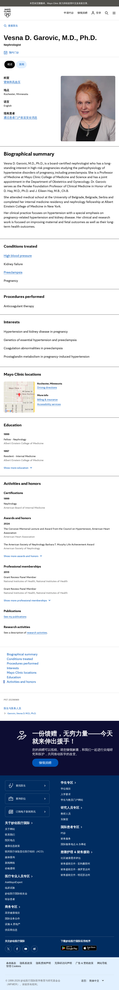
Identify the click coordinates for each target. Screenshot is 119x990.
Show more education (16, 467)
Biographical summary (29, 153)
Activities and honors (22, 483)
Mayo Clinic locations (22, 374)
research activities (37, 632)
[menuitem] (9, 65)
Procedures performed (24, 296)
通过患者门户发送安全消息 (20, 117)
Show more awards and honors (21, 556)
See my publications (15, 616)
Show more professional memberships (25, 600)
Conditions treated (20, 246)
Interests (12, 322)
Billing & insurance (47, 399)
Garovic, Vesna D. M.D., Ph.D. (21, 713)
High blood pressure (18, 256)
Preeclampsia (13, 272)
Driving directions (47, 387)
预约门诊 (14, 52)
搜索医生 (13, 25)
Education (13, 425)
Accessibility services (49, 404)
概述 (9, 64)
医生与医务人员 (12, 708)
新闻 (21, 64)
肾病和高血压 (12, 82)
